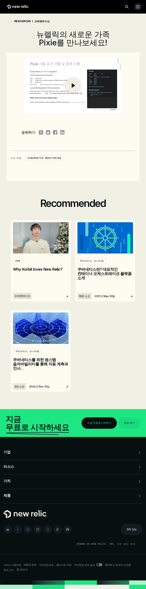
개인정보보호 (46, 564)
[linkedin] (37, 529)
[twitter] (18, 529)
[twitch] (57, 529)
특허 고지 (9, 569)
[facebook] (67, 529)
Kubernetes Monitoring (44, 158)
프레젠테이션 (42, 21)
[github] (28, 529)
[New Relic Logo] (17, 6)
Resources (22, 21)
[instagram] (47, 529)
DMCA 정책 (30, 564)
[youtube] (8, 529)
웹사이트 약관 (64, 564)
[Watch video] (73, 85)
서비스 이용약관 (12, 564)
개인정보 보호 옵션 (84, 564)
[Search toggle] (126, 7)
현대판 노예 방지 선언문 (118, 564)
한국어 (24, 569)
